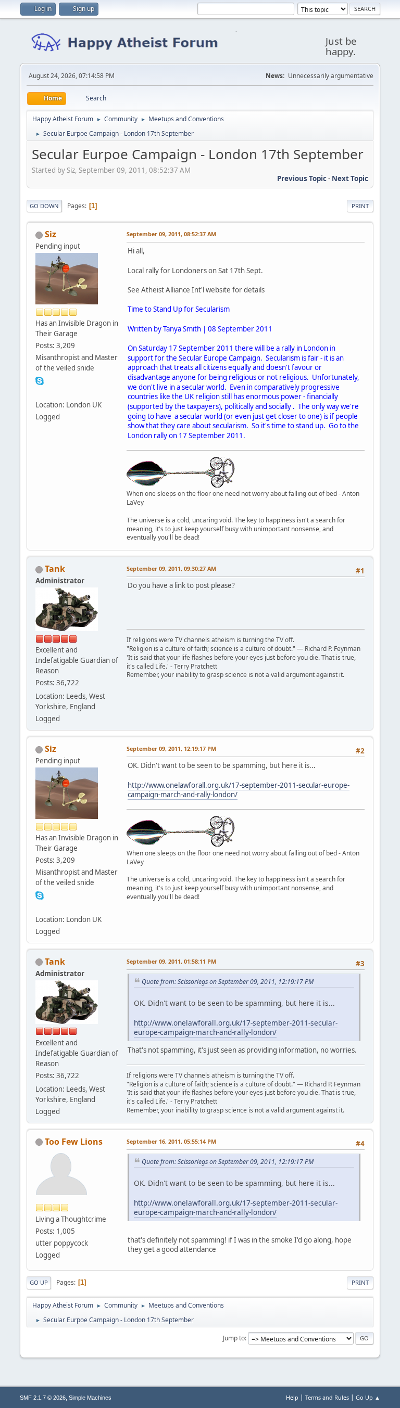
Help (292, 1397)
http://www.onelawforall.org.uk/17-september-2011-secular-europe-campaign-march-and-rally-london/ (238, 790)
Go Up (39, 1282)
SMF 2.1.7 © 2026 (43, 1397)
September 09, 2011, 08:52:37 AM (171, 234)
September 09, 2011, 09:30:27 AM (171, 568)
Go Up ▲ (368, 1397)
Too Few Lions (74, 1141)
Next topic (350, 178)
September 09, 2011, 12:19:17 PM (171, 748)
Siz (50, 234)
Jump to (234, 1338)
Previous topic (302, 178)
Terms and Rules (327, 1397)
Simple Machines (90, 1397)
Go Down (44, 206)
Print (360, 206)
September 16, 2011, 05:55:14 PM (171, 1141)
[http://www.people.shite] (39, 391)
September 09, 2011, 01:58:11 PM (171, 961)
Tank (55, 568)
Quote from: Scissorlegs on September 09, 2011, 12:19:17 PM (228, 981)
